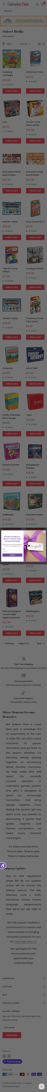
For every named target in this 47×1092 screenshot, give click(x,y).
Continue (12, 555)
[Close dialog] (44, 532)
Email (3, 549)
